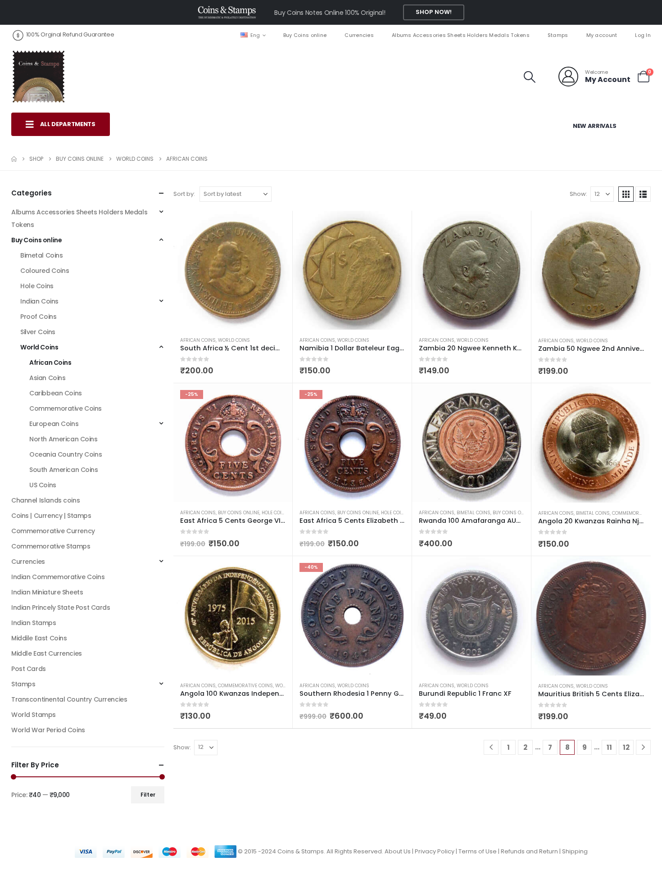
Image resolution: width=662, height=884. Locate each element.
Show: (578, 194)
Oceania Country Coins (65, 454)
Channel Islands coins (45, 500)
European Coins (53, 423)
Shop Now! (434, 12)
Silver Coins (37, 331)
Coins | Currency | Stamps (51, 515)
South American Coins (63, 469)
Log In (643, 35)
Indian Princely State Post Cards (60, 607)
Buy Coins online (304, 35)
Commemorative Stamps (51, 546)
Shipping (575, 851)
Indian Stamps (33, 622)
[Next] (643, 747)
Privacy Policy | (436, 851)
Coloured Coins (44, 270)
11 (609, 747)
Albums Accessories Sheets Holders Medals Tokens (461, 35)
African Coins (198, 340)
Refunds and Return (529, 851)
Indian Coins (39, 301)
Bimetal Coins (473, 512)
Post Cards (28, 668)
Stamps (558, 35)
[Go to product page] (232, 270)
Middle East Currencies (46, 653)
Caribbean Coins (55, 393)
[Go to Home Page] (14, 159)
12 (626, 747)
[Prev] (491, 747)
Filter (148, 794)
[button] (530, 77)
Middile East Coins (39, 638)
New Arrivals (595, 126)
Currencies (359, 35)
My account (601, 35)
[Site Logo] (38, 77)
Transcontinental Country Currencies (69, 699)
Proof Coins (38, 316)
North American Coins (63, 439)
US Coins (42, 485)
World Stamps (33, 714)
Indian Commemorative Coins (57, 576)
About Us (398, 851)
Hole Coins (275, 512)
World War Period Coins (48, 729)
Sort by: (184, 194)
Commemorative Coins (245, 685)
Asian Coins (47, 377)
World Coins (234, 340)
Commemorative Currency (53, 530)
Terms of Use (477, 851)
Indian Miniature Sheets (47, 592)
